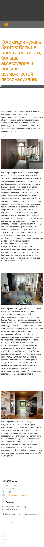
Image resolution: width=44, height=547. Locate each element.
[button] (6, 24)
